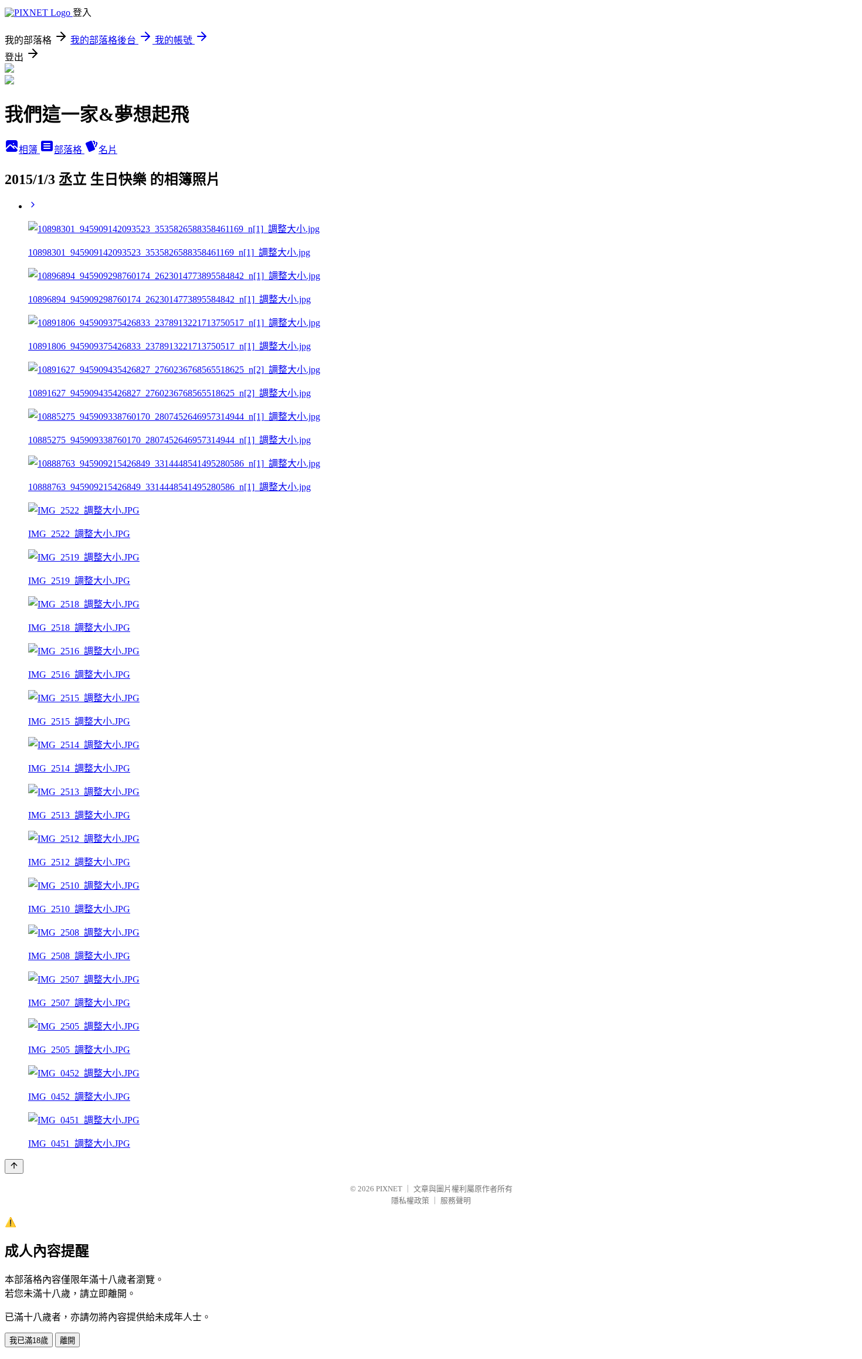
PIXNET (389, 1188)
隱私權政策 (410, 1200)
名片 (108, 150)
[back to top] (14, 1166)
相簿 (29, 150)
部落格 (69, 150)
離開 (67, 1340)
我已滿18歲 (28, 1340)
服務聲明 (455, 1200)
